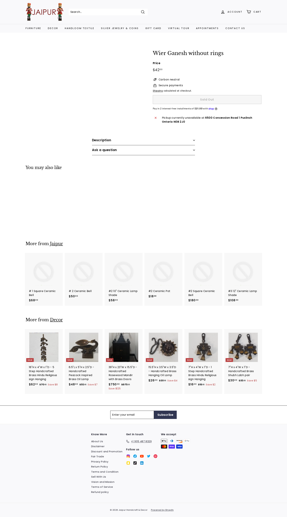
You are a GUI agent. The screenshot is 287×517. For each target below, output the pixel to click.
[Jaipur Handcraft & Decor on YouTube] (142, 456)
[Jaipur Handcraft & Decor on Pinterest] (155, 456)
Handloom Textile (79, 28)
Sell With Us (98, 476)
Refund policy (100, 492)
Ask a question (104, 150)
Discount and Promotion (107, 451)
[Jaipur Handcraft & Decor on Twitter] (148, 456)
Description (101, 140)
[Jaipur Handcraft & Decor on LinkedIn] (142, 463)
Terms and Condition (105, 471)
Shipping (158, 90)
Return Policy (99, 466)
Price (156, 63)
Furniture (33, 28)
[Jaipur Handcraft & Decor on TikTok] (135, 463)
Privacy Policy (99, 461)
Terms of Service (102, 487)
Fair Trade (97, 456)
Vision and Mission (102, 482)
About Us (97, 441)
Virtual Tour (179, 28)
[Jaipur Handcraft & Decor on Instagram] (128, 456)
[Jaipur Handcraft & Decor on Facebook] (135, 456)
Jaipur (56, 243)
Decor (53, 28)
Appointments (207, 28)
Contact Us (235, 28)
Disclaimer (97, 446)
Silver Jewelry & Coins (120, 28)
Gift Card (153, 28)
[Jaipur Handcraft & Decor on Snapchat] (128, 463)
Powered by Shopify (162, 510)
